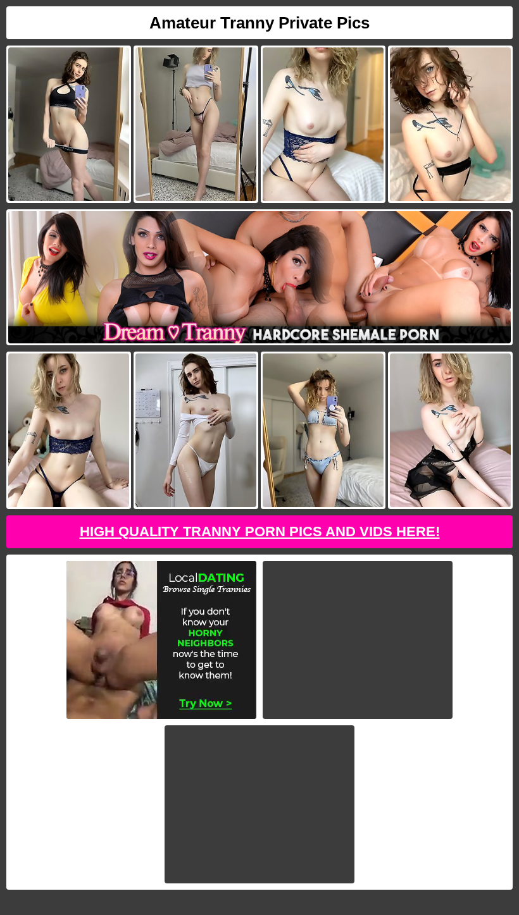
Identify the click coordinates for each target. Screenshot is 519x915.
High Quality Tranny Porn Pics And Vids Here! (260, 531)
